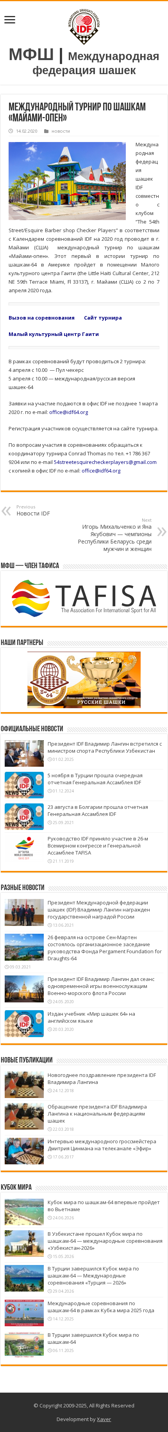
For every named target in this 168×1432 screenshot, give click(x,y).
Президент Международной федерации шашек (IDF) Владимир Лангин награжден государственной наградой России (99, 909)
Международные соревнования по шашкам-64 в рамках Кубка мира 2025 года (101, 1307)
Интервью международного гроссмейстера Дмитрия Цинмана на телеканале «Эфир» (102, 1145)
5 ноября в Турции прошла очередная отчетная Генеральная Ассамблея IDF (95, 779)
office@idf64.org (68, 412)
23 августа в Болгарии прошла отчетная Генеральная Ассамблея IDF (98, 810)
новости (61, 131)
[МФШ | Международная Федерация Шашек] (84, 25)
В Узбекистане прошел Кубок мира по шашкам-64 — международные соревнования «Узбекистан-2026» (105, 1240)
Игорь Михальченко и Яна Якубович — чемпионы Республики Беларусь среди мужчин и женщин (115, 535)
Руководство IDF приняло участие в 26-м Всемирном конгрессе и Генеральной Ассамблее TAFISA (98, 845)
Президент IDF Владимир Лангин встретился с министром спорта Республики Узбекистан (105, 747)
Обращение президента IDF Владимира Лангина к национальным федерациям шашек (97, 1113)
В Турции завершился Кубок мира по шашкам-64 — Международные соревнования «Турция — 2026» (93, 1275)
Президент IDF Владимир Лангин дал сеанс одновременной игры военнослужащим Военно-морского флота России (101, 986)
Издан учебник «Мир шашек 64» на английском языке (91, 1017)
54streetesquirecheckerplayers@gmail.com (105, 461)
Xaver (104, 1419)
